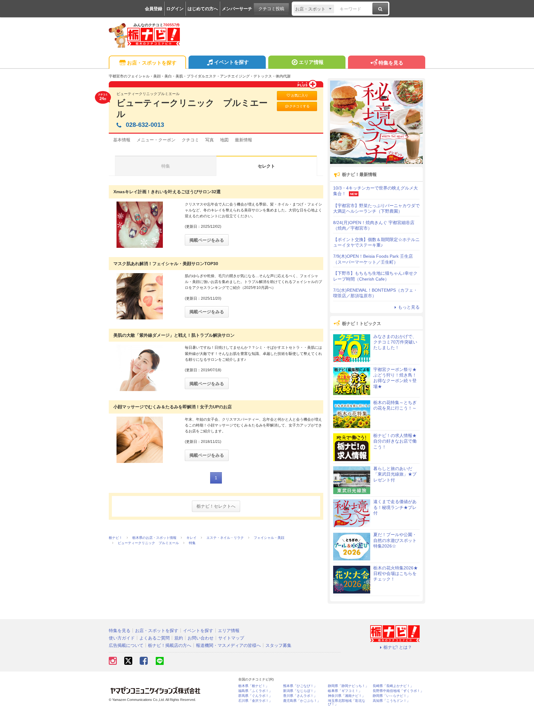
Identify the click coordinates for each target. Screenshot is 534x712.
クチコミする (299, 106)
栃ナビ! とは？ (398, 647)
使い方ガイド (122, 637)
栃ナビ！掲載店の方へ (169, 645)
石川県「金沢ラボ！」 (255, 700)
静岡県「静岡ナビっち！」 (348, 686)
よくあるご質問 (154, 637)
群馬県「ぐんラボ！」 (255, 695)
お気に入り (299, 95)
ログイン (175, 8)
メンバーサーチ (237, 8)
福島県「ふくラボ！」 (255, 691)
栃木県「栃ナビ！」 (253, 686)
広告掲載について (126, 645)
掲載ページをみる (206, 240)
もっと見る (409, 307)
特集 (165, 166)
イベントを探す (231, 62)
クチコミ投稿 (271, 8)
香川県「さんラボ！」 (300, 695)
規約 (178, 637)
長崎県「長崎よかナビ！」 (393, 686)
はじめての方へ (203, 8)
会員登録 (153, 8)
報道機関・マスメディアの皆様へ (228, 645)
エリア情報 (311, 62)
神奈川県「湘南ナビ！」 (346, 695)
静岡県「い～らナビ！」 (391, 695)
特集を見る (391, 62)
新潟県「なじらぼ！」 (300, 691)
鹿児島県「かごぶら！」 (301, 700)
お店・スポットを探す (151, 62)
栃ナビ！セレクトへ (216, 506)
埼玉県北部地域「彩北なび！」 (346, 702)
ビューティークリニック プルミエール (192, 108)
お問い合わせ (201, 637)
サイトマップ (231, 637)
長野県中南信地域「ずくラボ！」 (398, 691)
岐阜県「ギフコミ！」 (345, 691)
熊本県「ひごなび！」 (300, 686)
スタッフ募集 (278, 645)
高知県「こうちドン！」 (391, 700)
